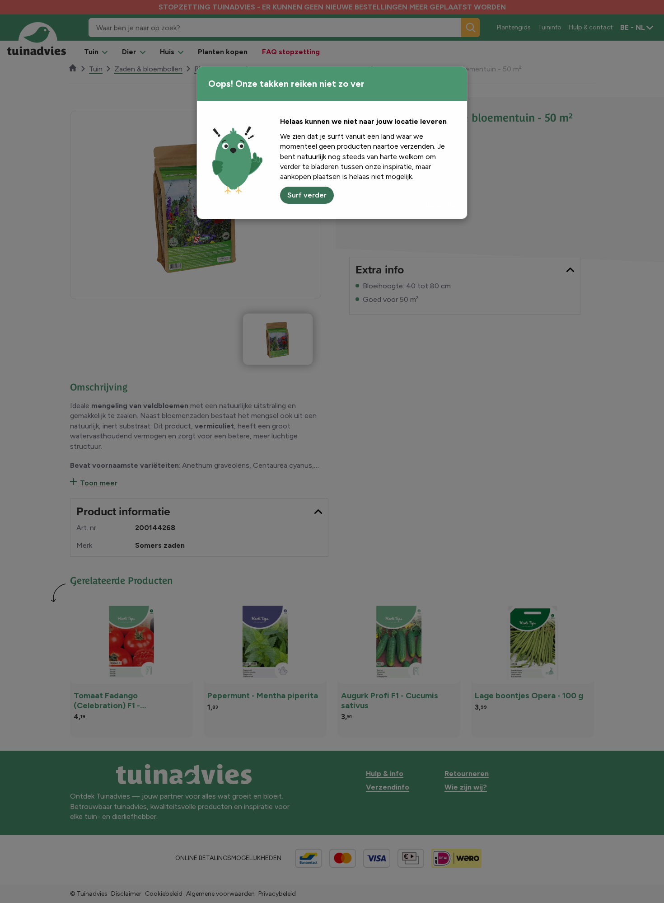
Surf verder (307, 195)
